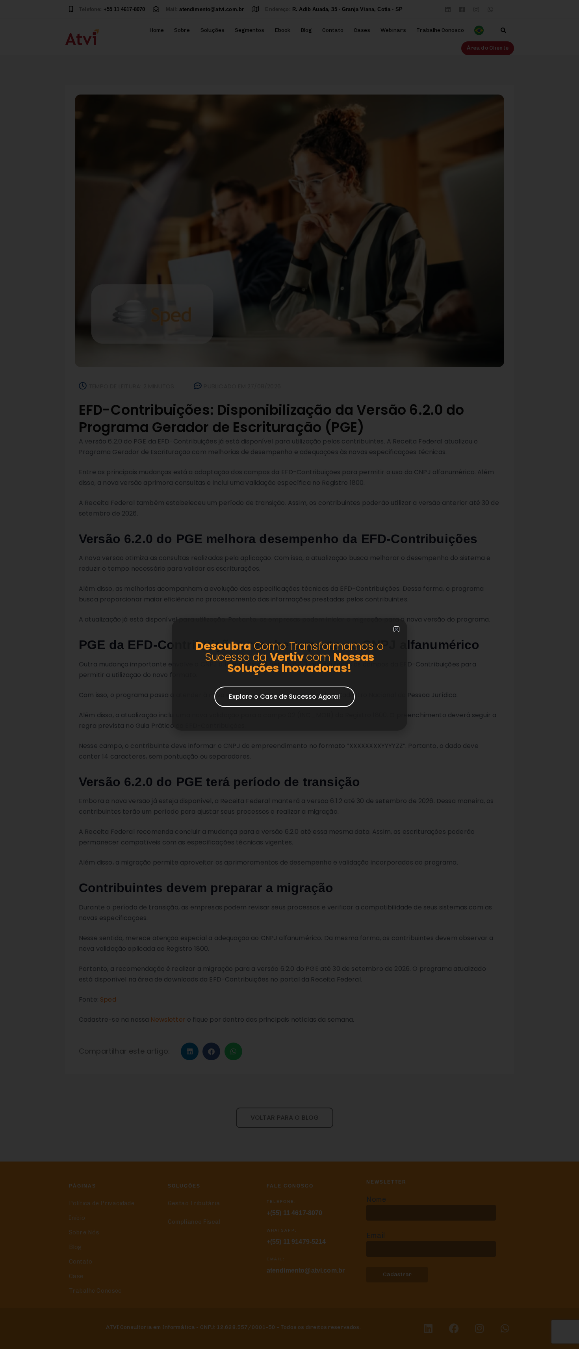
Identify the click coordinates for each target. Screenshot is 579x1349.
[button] (396, 629)
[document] (289, 674)
